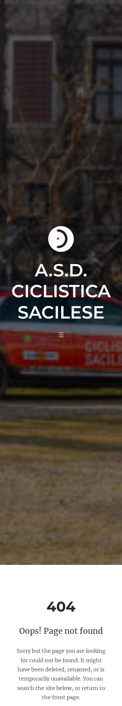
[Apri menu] (61, 335)
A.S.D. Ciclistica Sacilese (61, 291)
